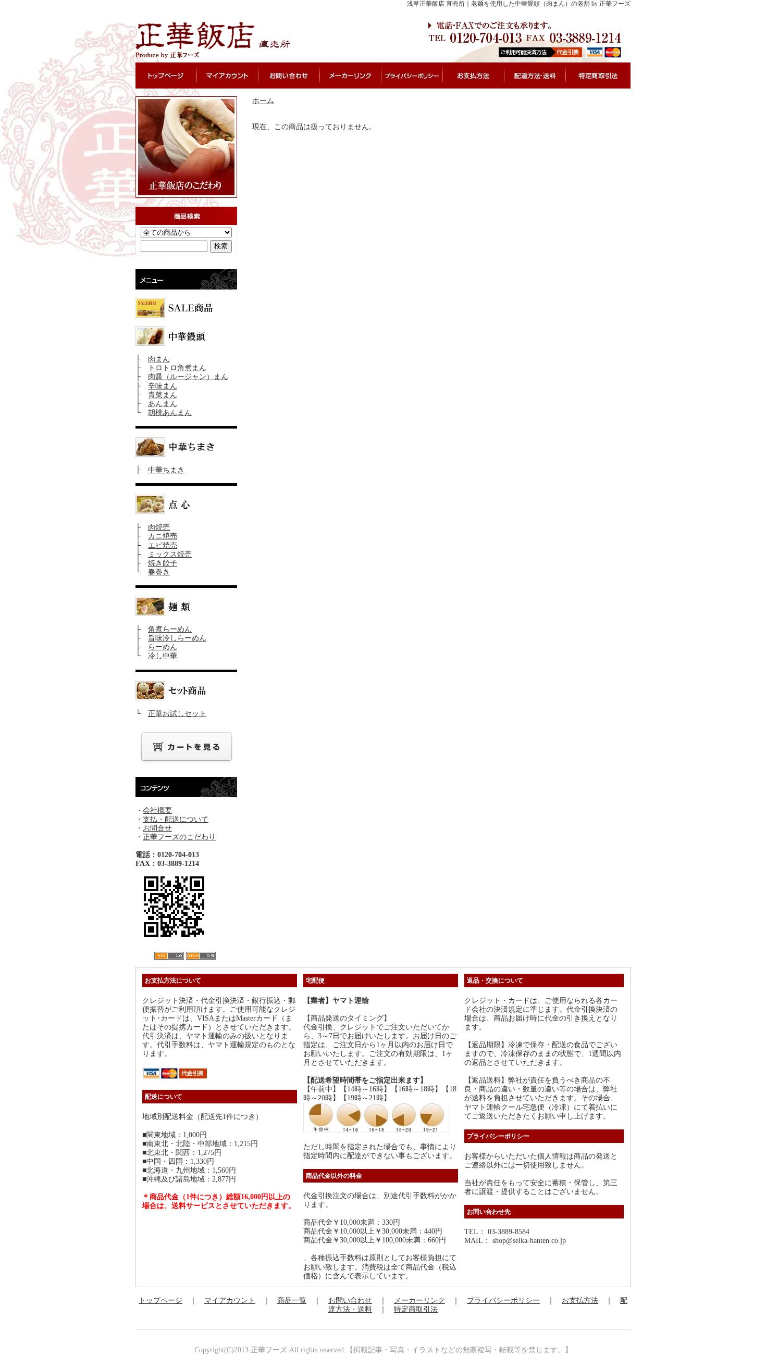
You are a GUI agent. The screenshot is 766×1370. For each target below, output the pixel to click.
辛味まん (162, 386)
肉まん (159, 359)
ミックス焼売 (170, 554)
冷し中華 (162, 656)
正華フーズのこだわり (179, 837)
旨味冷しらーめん (177, 638)
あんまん (162, 404)
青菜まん (162, 395)
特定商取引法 (416, 1309)
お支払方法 (580, 1300)
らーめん (162, 647)
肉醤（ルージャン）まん (188, 377)
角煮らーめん (170, 629)
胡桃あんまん (170, 413)
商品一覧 (291, 1300)
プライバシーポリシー (503, 1300)
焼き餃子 (162, 563)
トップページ (160, 1300)
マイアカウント (229, 1300)
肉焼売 (159, 527)
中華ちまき (166, 470)
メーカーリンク (419, 1300)
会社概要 (157, 810)
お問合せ (157, 828)
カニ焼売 (162, 536)
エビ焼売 (162, 545)
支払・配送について (175, 819)
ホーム (263, 101)
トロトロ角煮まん (177, 368)
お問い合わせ (350, 1300)
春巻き (159, 572)
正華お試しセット (177, 714)
